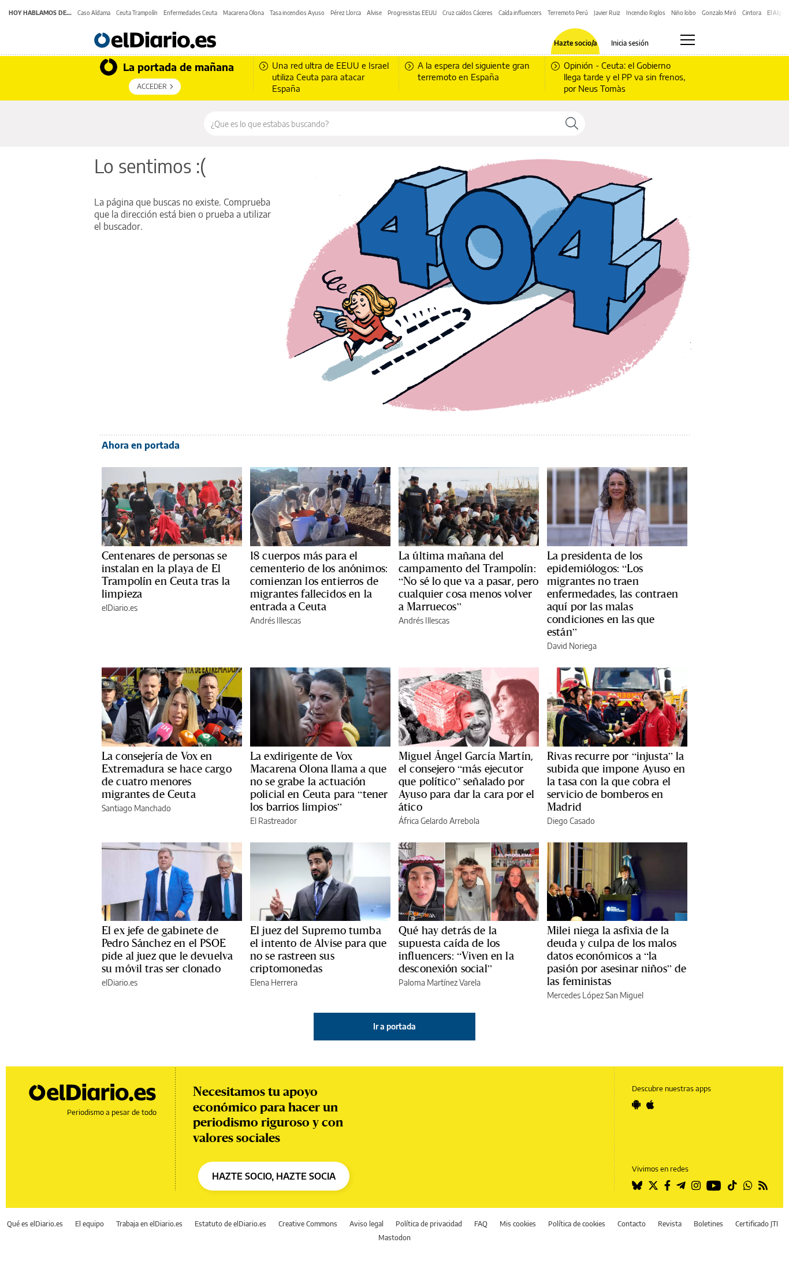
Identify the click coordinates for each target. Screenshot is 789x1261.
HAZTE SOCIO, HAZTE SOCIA (274, 1176)
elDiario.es (119, 608)
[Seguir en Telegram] (681, 1185)
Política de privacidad (429, 1223)
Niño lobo (683, 12)
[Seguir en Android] (636, 1104)
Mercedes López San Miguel (595, 995)
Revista (670, 1223)
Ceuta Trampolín (137, 12)
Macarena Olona (243, 12)
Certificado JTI (756, 1223)
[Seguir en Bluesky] (637, 1185)
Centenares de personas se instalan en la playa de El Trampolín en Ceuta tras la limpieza (166, 574)
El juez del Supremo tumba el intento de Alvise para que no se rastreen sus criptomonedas (318, 949)
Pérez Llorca (345, 12)
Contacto (631, 1223)
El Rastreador (273, 821)
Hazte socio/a (575, 43)
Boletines (708, 1223)
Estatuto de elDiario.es (230, 1223)
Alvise (374, 12)
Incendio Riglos (645, 12)
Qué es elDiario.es (35, 1223)
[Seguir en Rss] (763, 1185)
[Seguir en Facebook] (667, 1185)
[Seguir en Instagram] (696, 1185)
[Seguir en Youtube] (713, 1185)
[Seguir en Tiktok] (732, 1185)
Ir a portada (394, 1026)
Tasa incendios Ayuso (297, 12)
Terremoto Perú (568, 12)
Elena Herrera (273, 982)
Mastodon (394, 1237)
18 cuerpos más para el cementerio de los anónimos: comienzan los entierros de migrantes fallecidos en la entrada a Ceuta (319, 581)
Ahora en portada (141, 445)
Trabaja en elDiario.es (149, 1223)
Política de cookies (576, 1223)
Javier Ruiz (607, 12)
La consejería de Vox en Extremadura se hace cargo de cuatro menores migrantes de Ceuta (167, 775)
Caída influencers (520, 12)
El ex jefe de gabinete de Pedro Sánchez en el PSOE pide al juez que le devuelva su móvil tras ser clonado (167, 949)
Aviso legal (366, 1223)
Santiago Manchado (136, 808)
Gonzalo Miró (719, 12)
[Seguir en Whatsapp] (748, 1185)
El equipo (89, 1223)
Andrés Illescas (275, 620)
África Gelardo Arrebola (439, 821)
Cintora (751, 12)
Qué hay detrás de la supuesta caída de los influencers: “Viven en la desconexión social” (456, 949)
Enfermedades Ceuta (190, 12)
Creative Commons (307, 1223)
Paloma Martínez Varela (440, 982)
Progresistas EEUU (412, 12)
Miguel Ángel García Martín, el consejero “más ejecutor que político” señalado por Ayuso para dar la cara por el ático (466, 781)
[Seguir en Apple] (650, 1104)
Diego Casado (571, 821)
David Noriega (572, 646)
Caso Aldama (93, 12)
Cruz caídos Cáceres (467, 12)
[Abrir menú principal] (687, 40)
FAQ (480, 1223)
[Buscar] (572, 123)
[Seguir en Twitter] (653, 1185)
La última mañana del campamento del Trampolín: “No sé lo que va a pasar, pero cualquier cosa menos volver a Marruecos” (469, 581)
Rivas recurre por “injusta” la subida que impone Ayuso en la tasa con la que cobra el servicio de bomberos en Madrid (616, 781)
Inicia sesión (630, 43)
